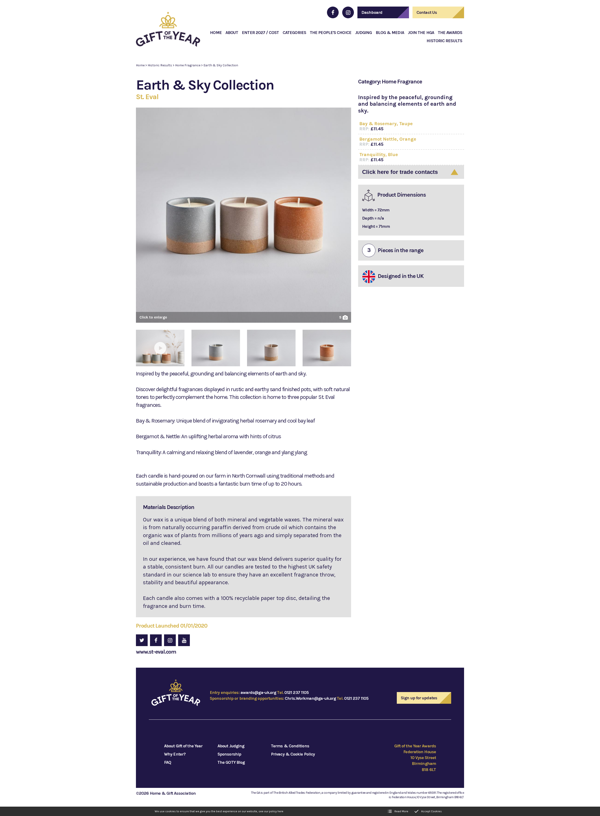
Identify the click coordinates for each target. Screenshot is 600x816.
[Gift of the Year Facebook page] (333, 12)
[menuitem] (215, 33)
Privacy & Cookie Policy (293, 754)
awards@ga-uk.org (258, 692)
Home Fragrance (187, 65)
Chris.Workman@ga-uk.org (310, 698)
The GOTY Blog (231, 762)
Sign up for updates (419, 697)
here (280, 811)
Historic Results (160, 65)
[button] (243, 217)
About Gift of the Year (183, 746)
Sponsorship (229, 754)
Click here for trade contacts (400, 172)
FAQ (167, 762)
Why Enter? (175, 754)
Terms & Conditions (290, 746)
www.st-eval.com (156, 651)
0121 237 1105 (296, 692)
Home (140, 65)
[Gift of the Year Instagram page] (348, 12)
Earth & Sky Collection (220, 65)
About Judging (231, 746)
